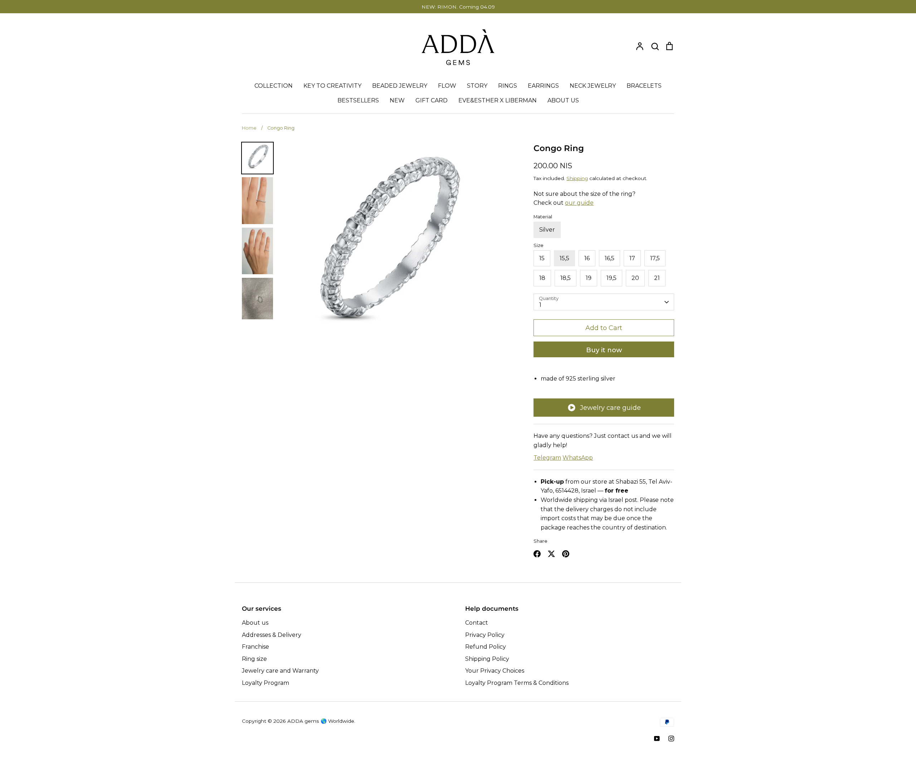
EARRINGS (543, 85)
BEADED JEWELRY (399, 85)
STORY (477, 85)
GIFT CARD (431, 100)
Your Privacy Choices (494, 670)
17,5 (655, 258)
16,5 (609, 258)
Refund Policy (485, 646)
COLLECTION (273, 85)
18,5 (565, 278)
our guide (579, 202)
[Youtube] (657, 738)
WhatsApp (577, 457)
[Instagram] (671, 738)
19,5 (611, 278)
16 (587, 258)
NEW (397, 100)
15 (542, 258)
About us (255, 622)
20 (635, 278)
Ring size (254, 658)
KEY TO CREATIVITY (332, 85)
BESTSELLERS (358, 100)
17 (632, 258)
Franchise (255, 646)
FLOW (447, 85)
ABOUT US (563, 100)
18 (542, 278)
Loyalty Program (265, 682)
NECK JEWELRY (593, 85)
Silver (547, 229)
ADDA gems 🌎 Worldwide (320, 721)
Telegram (547, 457)
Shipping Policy (487, 658)
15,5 (564, 258)
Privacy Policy (485, 634)
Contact (476, 622)
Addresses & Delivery (271, 634)
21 (657, 278)
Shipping (577, 178)
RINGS (507, 85)
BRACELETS (644, 85)
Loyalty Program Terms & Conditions (517, 682)
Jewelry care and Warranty (280, 670)
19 (588, 278)
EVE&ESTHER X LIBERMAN (497, 100)
